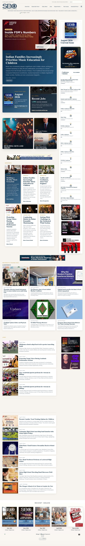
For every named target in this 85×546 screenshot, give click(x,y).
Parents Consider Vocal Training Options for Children (36, 419)
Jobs (51, 6)
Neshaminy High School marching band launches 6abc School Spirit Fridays (36, 432)
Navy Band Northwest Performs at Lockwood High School (35, 460)
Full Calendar (76, 72)
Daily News (44, 6)
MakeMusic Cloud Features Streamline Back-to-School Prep (36, 446)
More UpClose (10, 199)
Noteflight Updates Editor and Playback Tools (15, 323)
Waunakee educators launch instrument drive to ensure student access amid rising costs (15, 290)
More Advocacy (27, 201)
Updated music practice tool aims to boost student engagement (69, 290)
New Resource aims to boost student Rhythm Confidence (41, 290)
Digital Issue (11, 529)
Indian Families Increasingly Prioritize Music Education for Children (25, 59)
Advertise (27, 6)
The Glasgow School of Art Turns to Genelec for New (36, 486)
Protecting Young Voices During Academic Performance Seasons (32, 359)
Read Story (9, 80)
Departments (57, 6)
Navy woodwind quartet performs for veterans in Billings (34, 373)
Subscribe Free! (35, 6)
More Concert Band (28, 240)
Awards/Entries (74, 6)
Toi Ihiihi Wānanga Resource (39, 323)
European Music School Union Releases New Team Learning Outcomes (69, 323)
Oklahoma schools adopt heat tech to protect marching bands (36, 345)
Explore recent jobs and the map (39, 110)
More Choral (10, 244)
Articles (6, 529)
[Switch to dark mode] (81, 6)
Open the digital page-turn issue (20, 106)
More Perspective (44, 201)
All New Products (6, 264)
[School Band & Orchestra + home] (9, 6)
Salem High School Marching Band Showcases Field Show (35, 473)
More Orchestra (44, 240)
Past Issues (66, 6)
